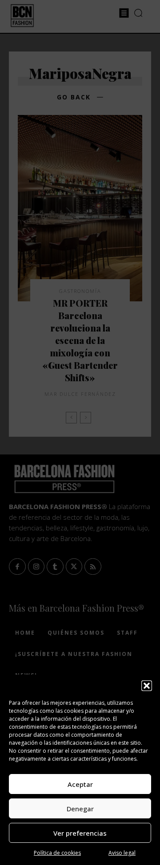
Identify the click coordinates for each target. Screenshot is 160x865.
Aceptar (80, 784)
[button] (146, 685)
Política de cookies (57, 853)
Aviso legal (122, 853)
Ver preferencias (80, 833)
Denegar (80, 808)
